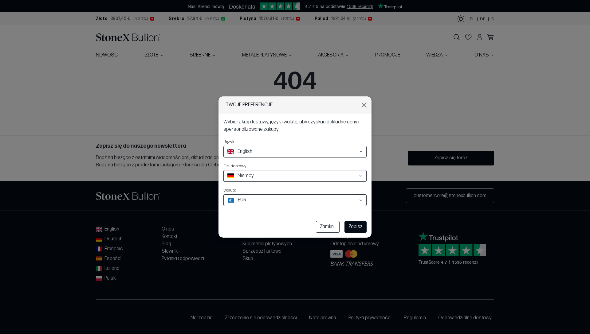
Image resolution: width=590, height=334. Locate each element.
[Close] (364, 105)
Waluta (229, 190)
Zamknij (328, 227)
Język (228, 141)
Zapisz (355, 227)
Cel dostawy (234, 166)
